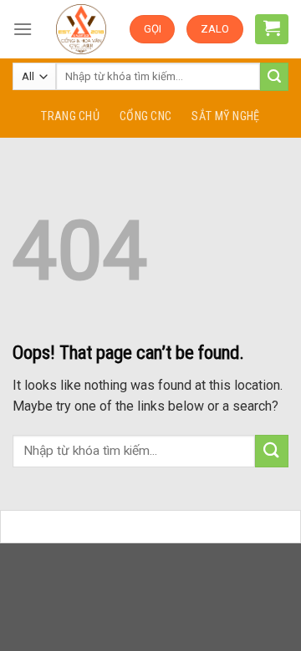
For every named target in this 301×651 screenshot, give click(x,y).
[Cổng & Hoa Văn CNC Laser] (80, 29)
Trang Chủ (70, 116)
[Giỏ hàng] (271, 28)
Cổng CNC (145, 116)
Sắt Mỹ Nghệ (225, 116)
